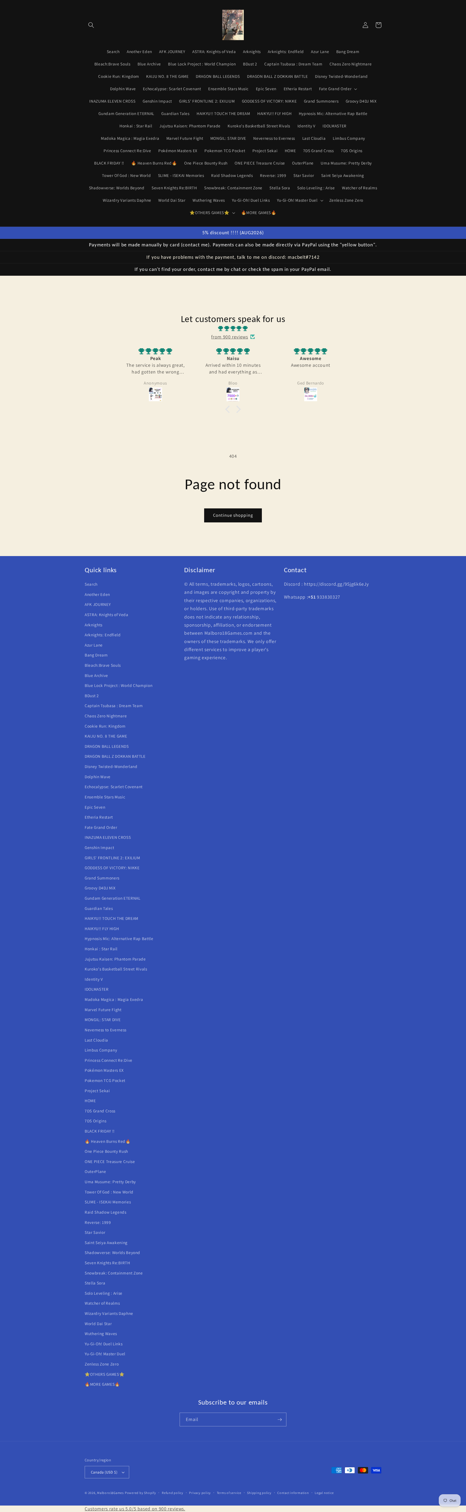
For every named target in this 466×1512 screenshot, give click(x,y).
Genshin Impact (99, 847)
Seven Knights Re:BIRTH (107, 1262)
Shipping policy (259, 1493)
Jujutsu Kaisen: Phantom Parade (115, 959)
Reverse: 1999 (98, 1222)
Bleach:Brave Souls (103, 665)
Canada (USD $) (104, 1472)
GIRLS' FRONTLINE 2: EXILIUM (112, 857)
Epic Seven (95, 807)
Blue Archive (96, 675)
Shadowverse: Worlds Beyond (112, 1252)
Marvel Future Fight (103, 1009)
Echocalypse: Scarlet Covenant (114, 786)
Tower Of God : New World (109, 1192)
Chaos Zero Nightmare (106, 715)
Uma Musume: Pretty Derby (110, 1181)
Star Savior (95, 1232)
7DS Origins (95, 1120)
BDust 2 (92, 695)
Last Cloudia (96, 1040)
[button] (91, 25)
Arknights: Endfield (103, 634)
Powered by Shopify (140, 1493)
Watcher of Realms (102, 1303)
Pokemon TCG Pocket (105, 1080)
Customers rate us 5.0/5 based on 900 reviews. (135, 1509)
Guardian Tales (99, 908)
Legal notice (324, 1493)
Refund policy (172, 1493)
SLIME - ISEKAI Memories (108, 1201)
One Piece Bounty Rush (106, 1151)
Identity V (94, 979)
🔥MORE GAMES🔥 (102, 1384)
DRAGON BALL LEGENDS (107, 746)
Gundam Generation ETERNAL (113, 898)
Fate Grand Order (101, 827)
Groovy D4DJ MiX (100, 888)
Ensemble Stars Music (105, 796)
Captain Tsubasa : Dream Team (114, 705)
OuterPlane (95, 1171)
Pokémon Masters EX (104, 1070)
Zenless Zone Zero (102, 1364)
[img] (233, 328)
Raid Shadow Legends (105, 1212)
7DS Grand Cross (100, 1110)
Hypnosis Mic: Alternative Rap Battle (119, 938)
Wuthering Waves (101, 1333)
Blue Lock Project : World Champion (118, 685)
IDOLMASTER (97, 989)
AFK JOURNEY (98, 604)
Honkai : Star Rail (101, 948)
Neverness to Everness (105, 1029)
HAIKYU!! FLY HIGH (102, 928)
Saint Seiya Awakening (106, 1242)
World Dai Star (98, 1323)
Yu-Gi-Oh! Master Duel (105, 1353)
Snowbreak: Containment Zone (114, 1273)
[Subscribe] (279, 1420)
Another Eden (97, 594)
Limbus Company (101, 1050)
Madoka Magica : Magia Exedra (114, 999)
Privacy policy (200, 1493)
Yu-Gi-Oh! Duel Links (103, 1343)
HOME (90, 1100)
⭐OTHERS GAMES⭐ (104, 1374)
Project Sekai (97, 1090)
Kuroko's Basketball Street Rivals (116, 969)
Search (91, 584)
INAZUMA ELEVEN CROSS (108, 837)
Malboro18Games (110, 1493)
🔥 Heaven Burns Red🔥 (108, 1141)
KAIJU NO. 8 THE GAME (106, 736)
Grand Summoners (102, 878)
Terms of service (229, 1493)
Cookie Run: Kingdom (105, 726)
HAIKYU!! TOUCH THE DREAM (111, 918)
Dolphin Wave (98, 776)
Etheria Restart (99, 817)
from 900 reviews (229, 337)
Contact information (293, 1493)
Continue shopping (233, 515)
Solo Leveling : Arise (103, 1293)
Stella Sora (95, 1283)
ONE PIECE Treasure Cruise (110, 1161)
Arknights (93, 624)
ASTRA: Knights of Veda (106, 614)
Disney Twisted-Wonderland (111, 766)
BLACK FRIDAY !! (100, 1131)
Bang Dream (96, 655)
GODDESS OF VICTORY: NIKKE (112, 867)
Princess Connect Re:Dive (108, 1060)
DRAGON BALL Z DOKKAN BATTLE (115, 756)
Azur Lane (94, 645)
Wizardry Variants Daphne (109, 1313)
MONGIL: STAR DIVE (103, 1019)
